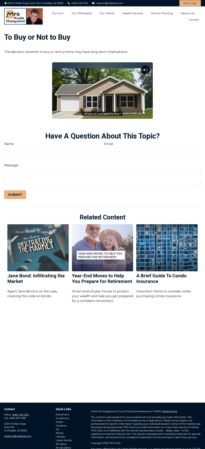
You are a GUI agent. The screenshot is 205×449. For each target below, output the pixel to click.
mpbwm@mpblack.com (109, 3)
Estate (59, 422)
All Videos (61, 444)
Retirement (62, 414)
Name (9, 144)
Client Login (190, 3)
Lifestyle (60, 436)
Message (11, 165)
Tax (57, 429)
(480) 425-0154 (79, 3)
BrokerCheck (170, 411)
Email (108, 144)
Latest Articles (64, 440)
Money (60, 433)
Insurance (61, 425)
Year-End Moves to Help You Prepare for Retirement (102, 278)
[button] (57, 13)
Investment (62, 418)
